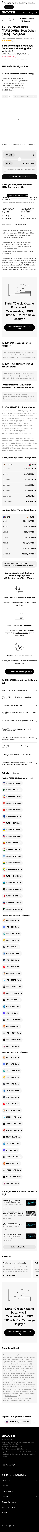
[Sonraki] (36, 1422)
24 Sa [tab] (10, 96)
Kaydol (30, 12)
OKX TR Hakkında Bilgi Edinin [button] (14, 1475)
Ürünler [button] (5, 1486)
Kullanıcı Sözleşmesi (10, 1400)
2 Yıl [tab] (34, 96)
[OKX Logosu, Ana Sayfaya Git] (8, 12)
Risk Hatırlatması (11, 1396)
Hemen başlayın (9, 1275)
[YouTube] (13, 1526)
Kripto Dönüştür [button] (8, 1507)
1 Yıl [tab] (28, 96)
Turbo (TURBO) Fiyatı (19, 224)
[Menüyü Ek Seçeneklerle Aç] (36, 12)
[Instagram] (10, 1526)
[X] (3, 1526)
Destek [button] (5, 1496)
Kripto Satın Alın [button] (9, 1502)
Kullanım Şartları (29, 1393)
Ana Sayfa (4, 20)
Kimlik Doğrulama (22, 633)
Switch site (8, 7)
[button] (24, 12)
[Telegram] (6, 1526)
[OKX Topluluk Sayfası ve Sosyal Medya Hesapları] (17, 1526)
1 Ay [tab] (22, 96)
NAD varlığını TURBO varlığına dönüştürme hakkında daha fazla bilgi (19, 564)
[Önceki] (3, 1422)
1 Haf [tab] (16, 96)
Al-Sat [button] (4, 1513)
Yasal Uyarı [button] (6, 1480)
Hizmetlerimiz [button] (7, 1491)
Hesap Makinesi (12, 20)
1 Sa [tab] (4, 96)
